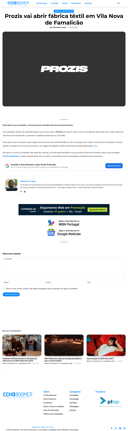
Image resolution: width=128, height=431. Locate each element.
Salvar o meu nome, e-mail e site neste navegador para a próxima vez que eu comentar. (42, 288)
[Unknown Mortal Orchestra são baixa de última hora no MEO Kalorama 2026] (21, 345)
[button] (119, 3)
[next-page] (8, 368)
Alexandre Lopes (59, 27)
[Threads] (124, 428)
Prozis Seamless (10, 156)
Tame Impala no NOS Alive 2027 (100, 358)
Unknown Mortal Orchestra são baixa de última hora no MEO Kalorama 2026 (19, 359)
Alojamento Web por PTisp (42, 427)
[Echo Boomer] (18, 3)
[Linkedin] (25, 191)
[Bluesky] (120, 428)
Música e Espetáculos (64, 11)
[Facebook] (21, 191)
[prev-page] (4, 368)
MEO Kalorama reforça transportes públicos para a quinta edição (63, 359)
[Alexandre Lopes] (12, 186)
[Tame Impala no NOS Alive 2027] (106, 345)
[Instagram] (116, 428)
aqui (95, 146)
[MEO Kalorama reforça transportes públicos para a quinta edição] (63, 345)
